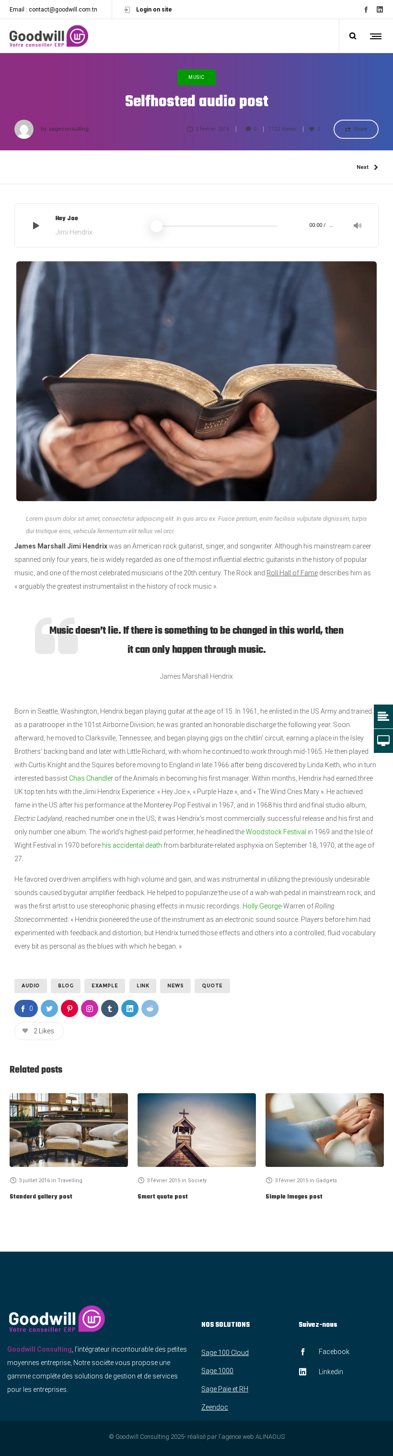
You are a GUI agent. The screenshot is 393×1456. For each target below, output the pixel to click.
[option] (69, 1148)
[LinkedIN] (380, 9)
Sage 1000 (217, 1371)
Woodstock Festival (277, 832)
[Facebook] (366, 9)
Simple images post (294, 1197)
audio (31, 986)
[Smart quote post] (197, 1130)
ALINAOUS (270, 1436)
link (143, 986)
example (105, 986)
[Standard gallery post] (69, 1130)
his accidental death (132, 845)
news (175, 986)
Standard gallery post (41, 1197)
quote (212, 986)
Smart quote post (163, 1197)
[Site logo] (49, 36)
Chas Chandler (91, 778)
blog (65, 986)
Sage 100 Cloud (225, 1352)
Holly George (262, 906)
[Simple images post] (325, 1130)
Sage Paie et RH (224, 1389)
